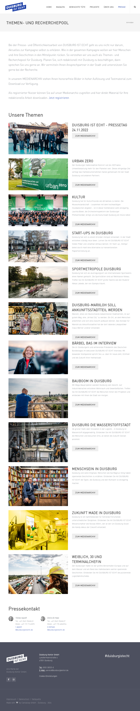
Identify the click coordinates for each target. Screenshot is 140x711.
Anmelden (130, 22)
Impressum (11, 699)
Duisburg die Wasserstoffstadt (101, 424)
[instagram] (13, 679)
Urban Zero (82, 161)
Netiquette (36, 699)
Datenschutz (24, 699)
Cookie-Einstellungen (48, 676)
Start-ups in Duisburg (92, 232)
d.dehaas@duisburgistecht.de (56, 628)
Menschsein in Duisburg (94, 468)
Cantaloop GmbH (29, 702)
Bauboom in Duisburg (92, 380)
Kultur (78, 197)
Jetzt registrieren (59, 97)
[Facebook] (8, 679)
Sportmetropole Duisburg (96, 268)
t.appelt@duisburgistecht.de (24, 628)
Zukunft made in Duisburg (96, 512)
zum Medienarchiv (85, 135)
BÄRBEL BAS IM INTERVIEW (94, 343)
